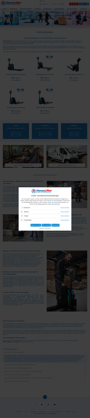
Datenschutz (48, 228)
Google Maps (28, 220)
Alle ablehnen (55, 225)
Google (26, 216)
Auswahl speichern (36, 225)
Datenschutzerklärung (53, 202)
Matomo (26, 211)
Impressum (41, 228)
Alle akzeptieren (46, 225)
